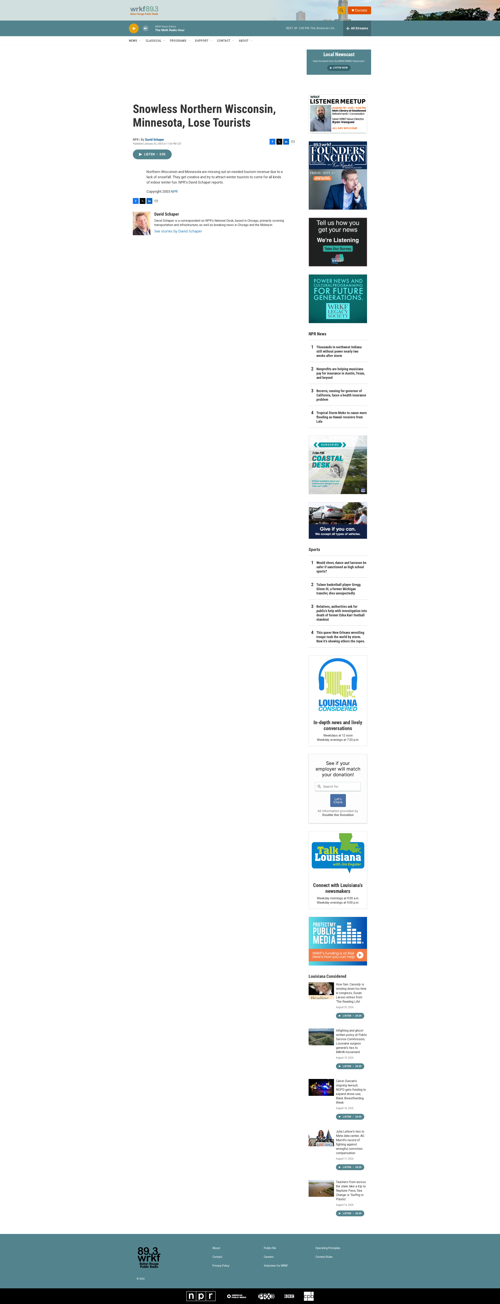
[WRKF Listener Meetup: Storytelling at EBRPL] (338, 114)
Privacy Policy (220, 1265)
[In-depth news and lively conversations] (338, 685)
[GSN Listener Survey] (338, 242)
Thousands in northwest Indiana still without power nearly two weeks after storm (339, 351)
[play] (134, 28)
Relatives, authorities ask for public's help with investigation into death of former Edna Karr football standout (341, 612)
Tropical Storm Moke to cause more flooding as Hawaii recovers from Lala (341, 417)
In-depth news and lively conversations (337, 725)
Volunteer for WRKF (276, 1265)
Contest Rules (324, 1256)
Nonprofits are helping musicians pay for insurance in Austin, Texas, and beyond (340, 373)
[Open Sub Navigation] (140, 40)
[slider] (151, 28)
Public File (270, 1248)
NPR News (317, 333)
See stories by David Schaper (178, 231)
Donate (361, 10)
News (133, 40)
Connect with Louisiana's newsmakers (337, 888)
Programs (178, 40)
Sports (314, 549)
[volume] (145, 28)
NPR (174, 191)
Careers (269, 1256)
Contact (223, 40)
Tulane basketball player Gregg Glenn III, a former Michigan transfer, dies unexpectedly (338, 589)
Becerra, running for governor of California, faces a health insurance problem (341, 395)
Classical (154, 40)
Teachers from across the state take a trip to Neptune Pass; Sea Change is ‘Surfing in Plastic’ (351, 1190)
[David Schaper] (141, 223)
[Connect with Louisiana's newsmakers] (338, 854)
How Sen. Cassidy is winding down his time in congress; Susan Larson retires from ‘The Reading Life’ (351, 993)
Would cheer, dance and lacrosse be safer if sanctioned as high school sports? (341, 567)
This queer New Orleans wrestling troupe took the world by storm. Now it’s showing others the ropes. (340, 636)
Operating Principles (327, 1248)
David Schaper (154, 139)
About (244, 40)
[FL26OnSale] (338, 175)
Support (202, 40)
